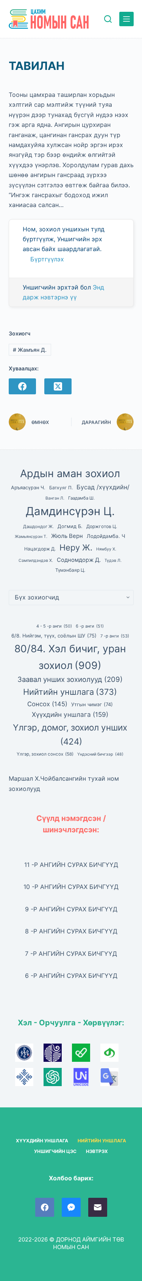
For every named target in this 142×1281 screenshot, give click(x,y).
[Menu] (126, 19)
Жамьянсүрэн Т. (31, 536)
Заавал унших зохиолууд (70, 679)
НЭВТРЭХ (97, 1151)
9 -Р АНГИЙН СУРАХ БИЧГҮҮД (71, 909)
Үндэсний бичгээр (100, 754)
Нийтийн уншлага (70, 692)
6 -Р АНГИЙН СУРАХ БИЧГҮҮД (71, 975)
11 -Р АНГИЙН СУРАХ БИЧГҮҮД (71, 864)
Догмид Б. (70, 526)
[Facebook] (22, 386)
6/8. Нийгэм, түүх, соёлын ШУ (54, 636)
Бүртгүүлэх (47, 259)
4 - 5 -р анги (54, 626)
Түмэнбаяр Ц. (70, 570)
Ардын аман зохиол (70, 473)
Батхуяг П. (61, 487)
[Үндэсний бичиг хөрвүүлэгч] (113, 1055)
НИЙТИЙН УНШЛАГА (102, 1140)
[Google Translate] (113, 1079)
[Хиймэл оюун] (58, 1079)
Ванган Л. (54, 498)
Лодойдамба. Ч (106, 536)
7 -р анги (114, 636)
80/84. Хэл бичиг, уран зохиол (70, 656)
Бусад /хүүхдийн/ (103, 487)
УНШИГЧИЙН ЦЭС (55, 1151)
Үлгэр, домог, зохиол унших (70, 734)
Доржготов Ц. (101, 526)
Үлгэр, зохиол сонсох (45, 754)
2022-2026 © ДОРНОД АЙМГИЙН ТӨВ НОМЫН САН (71, 1243)
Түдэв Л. (113, 560)
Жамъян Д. (30, 349)
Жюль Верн (67, 536)
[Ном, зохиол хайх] (108, 19)
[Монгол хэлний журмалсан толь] (58, 1055)
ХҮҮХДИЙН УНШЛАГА (42, 1140)
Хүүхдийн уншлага (70, 714)
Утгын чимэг (92, 704)
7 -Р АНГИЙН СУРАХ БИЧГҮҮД (71, 953)
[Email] (97, 1207)
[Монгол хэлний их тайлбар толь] (29, 1055)
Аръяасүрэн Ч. (28, 487)
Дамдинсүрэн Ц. (70, 511)
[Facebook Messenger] (71, 1207)
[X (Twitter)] (58, 386)
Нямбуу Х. (106, 549)
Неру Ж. (75, 547)
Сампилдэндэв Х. (36, 560)
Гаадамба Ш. (81, 498)
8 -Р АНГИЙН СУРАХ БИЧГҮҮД (71, 931)
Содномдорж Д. (79, 560)
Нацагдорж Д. (40, 549)
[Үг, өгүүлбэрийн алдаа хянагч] (86, 1055)
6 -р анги (90, 626)
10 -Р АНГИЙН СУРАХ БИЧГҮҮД (71, 886)
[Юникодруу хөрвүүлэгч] (86, 1079)
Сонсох (47, 704)
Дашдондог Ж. (38, 526)
